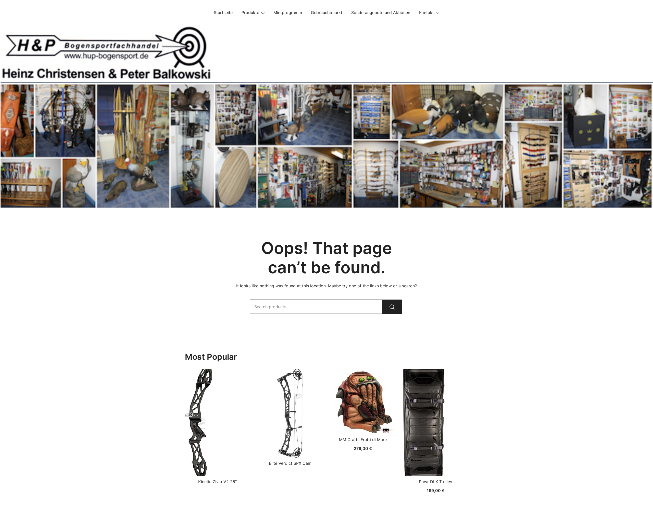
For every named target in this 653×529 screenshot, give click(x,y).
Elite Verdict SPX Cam (290, 463)
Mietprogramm (287, 12)
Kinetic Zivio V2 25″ (217, 481)
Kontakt (426, 12)
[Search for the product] (392, 307)
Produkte (250, 12)
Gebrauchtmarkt (326, 12)
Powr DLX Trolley (435, 481)
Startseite (223, 12)
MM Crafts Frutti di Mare (363, 439)
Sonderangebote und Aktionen (380, 12)
